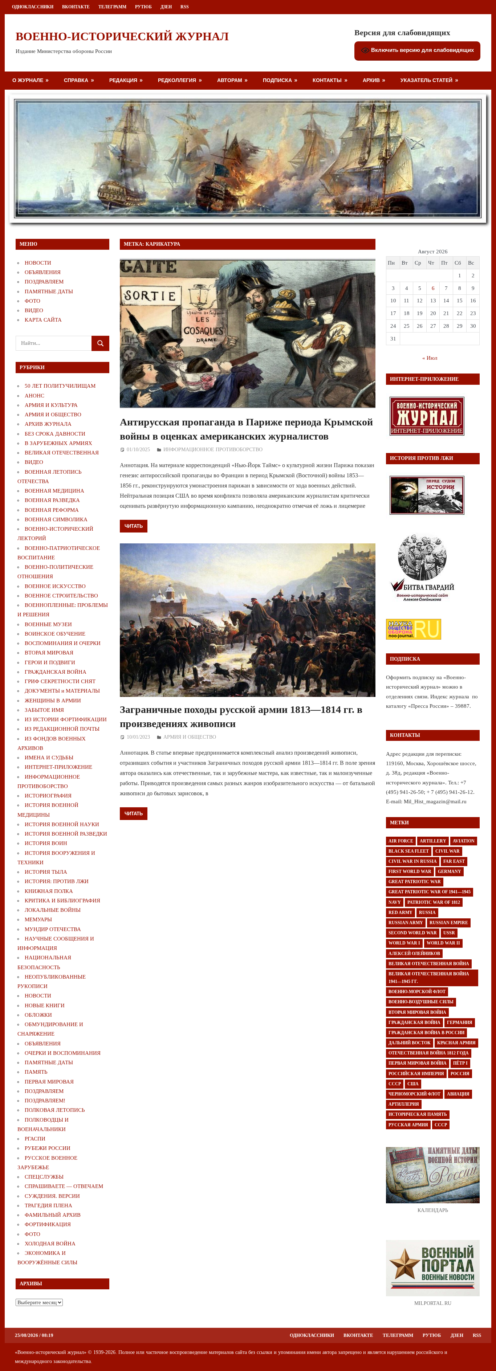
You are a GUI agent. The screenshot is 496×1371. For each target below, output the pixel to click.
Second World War (413, 932)
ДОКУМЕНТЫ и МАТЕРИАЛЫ (62, 691)
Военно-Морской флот (417, 991)
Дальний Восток (410, 1042)
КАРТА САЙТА (43, 320)
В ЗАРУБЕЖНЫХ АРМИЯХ (58, 443)
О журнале (27, 80)
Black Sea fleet (409, 851)
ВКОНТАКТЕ (76, 6)
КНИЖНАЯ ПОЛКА (49, 891)
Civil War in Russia (413, 861)
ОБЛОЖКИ (38, 1015)
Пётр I (460, 1063)
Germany (449, 871)
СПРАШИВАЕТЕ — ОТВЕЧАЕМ (64, 1186)
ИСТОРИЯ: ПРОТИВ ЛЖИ (57, 881)
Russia (427, 912)
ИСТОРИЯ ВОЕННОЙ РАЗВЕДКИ (66, 834)
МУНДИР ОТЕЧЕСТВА (53, 929)
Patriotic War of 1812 (433, 902)
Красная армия (456, 1042)
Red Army (400, 912)
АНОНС (34, 396)
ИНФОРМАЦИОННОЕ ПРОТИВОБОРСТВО (213, 449)
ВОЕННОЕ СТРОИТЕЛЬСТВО (61, 596)
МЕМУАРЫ (38, 919)
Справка (76, 80)
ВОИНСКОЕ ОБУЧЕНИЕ (55, 634)
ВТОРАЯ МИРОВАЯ (49, 653)
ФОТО (32, 301)
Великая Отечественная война (429, 963)
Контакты (327, 80)
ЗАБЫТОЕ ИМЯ (44, 710)
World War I (404, 943)
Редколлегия (177, 80)
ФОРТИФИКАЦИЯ (48, 1224)
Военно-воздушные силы (421, 1001)
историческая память (418, 1114)
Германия (459, 1022)
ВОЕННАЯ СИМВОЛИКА (56, 519)
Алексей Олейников (414, 953)
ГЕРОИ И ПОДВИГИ (50, 662)
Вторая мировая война (417, 1012)
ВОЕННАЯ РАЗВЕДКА (52, 500)
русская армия (408, 1124)
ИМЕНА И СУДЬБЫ (49, 757)
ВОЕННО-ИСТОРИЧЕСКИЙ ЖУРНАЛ (122, 36)
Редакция (123, 80)
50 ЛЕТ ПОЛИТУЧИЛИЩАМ (60, 386)
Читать (134, 526)
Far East (454, 861)
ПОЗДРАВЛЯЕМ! (45, 1100)
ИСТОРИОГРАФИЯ (48, 796)
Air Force (401, 841)
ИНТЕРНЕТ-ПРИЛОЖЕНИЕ (58, 767)
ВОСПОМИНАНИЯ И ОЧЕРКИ (63, 643)
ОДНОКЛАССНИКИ (32, 6)
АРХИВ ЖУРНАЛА (48, 424)
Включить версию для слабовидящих (422, 50)
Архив (371, 80)
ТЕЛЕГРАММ (112, 6)
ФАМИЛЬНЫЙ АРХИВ (53, 1215)
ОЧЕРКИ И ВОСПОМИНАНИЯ (63, 1053)
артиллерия (404, 1104)
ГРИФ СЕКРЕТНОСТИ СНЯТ (60, 681)
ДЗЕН (166, 6)
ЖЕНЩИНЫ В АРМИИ (53, 700)
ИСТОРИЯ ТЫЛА (46, 872)
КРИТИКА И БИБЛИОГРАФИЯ (62, 900)
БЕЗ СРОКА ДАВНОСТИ (55, 434)
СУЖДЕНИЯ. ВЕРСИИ (52, 1196)
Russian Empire (449, 922)
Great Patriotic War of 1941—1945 (430, 891)
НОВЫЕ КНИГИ (45, 1005)
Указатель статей (426, 80)
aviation (464, 841)
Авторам (229, 80)
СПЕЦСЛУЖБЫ (44, 1177)
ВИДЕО (34, 310)
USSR (449, 932)
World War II (443, 943)
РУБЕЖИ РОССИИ (47, 1148)
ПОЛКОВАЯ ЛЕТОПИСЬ (55, 1110)
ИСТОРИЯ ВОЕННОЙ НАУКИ (62, 824)
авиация (458, 1094)
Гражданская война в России (426, 1032)
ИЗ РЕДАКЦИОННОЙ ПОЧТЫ (62, 729)
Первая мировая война (418, 1063)
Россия (460, 1073)
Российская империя (416, 1073)
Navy (395, 902)
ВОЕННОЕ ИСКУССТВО (55, 586)
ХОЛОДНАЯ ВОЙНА (50, 1243)
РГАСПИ (35, 1139)
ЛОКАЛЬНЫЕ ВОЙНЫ (53, 910)
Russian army (406, 922)
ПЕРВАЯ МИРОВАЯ (49, 1082)
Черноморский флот (414, 1094)
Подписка (277, 80)
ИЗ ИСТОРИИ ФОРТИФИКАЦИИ (66, 719)
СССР (395, 1083)
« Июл (429, 358)
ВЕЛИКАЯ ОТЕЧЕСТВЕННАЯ (62, 453)
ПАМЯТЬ (36, 1072)
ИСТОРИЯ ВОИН (46, 843)
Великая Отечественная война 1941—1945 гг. (429, 977)
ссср (441, 1124)
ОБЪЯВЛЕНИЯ (43, 272)
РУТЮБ (143, 6)
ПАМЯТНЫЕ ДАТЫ (49, 291)
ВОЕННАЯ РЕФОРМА (52, 510)
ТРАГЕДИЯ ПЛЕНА (48, 1205)
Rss (184, 6)
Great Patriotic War (415, 881)
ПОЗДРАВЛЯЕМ (44, 282)
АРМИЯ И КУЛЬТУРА (51, 405)
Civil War (447, 851)
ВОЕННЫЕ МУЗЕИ (48, 624)
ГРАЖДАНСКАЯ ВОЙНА (55, 672)
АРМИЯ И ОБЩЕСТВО (189, 737)
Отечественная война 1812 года (429, 1053)
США (413, 1083)
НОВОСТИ (38, 263)
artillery (433, 841)
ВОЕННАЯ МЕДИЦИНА (54, 491)
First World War (410, 871)
